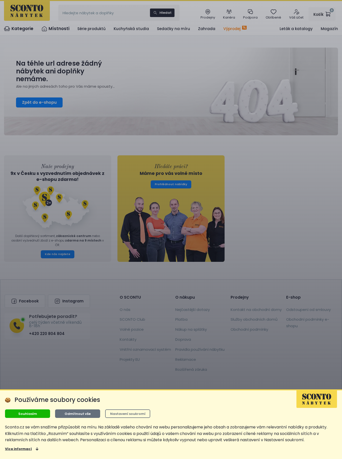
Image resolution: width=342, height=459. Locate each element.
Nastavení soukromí (127, 413)
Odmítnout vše (78, 413)
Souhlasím (27, 413)
